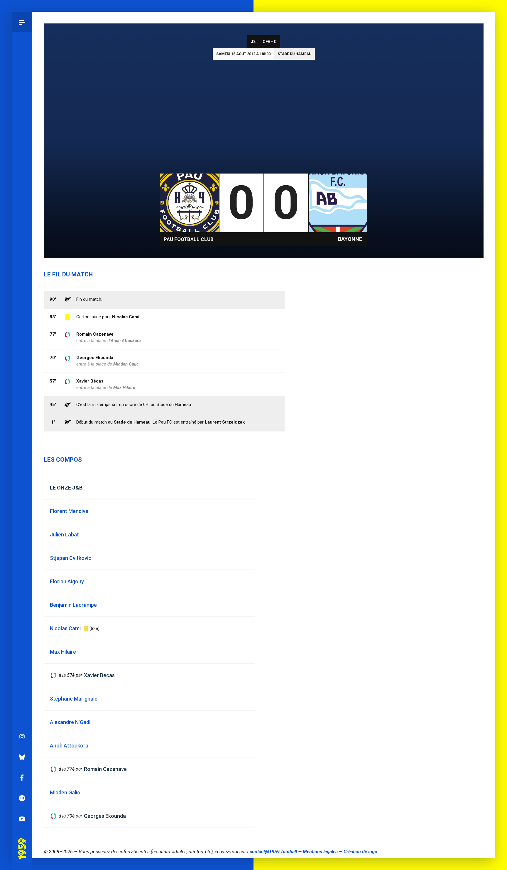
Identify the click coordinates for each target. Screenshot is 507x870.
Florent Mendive (69, 511)
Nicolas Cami (125, 317)
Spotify (22, 798)
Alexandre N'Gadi (70, 722)
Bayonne (350, 239)
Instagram (22, 736)
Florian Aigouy (67, 581)
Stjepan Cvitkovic (70, 558)
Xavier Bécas (89, 381)
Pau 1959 (22, 840)
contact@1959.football (273, 851)
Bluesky (22, 757)
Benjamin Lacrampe (73, 605)
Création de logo (360, 851)
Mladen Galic (126, 364)
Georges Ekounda (94, 357)
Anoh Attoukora (126, 340)
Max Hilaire (124, 387)
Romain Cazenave (95, 334)
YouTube (22, 818)
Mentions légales (320, 851)
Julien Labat (64, 534)
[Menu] (22, 22)
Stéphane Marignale (73, 699)
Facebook (22, 777)
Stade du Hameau (294, 54)
